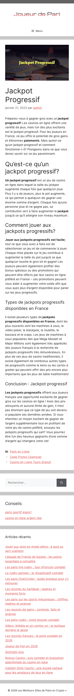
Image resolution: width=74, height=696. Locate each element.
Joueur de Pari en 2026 (21, 646)
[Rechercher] (61, 483)
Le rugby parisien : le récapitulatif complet (34, 573)
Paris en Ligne (19, 451)
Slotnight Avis (14, 652)
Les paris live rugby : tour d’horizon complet (35, 567)
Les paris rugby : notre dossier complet (32, 620)
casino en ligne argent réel (23, 518)
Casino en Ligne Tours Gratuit (30, 462)
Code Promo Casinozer (26, 457)
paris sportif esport (18, 512)
